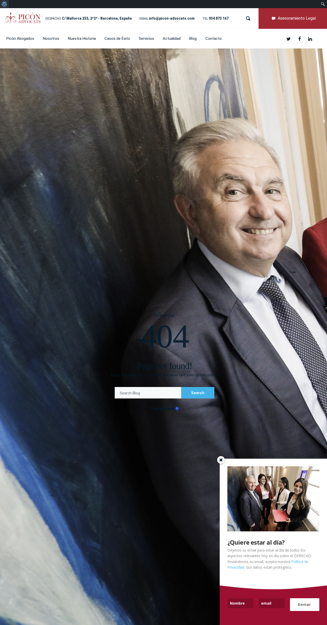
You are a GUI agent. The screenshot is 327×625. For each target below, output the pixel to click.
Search (197, 393)
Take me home (161, 408)
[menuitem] (4, 4)
